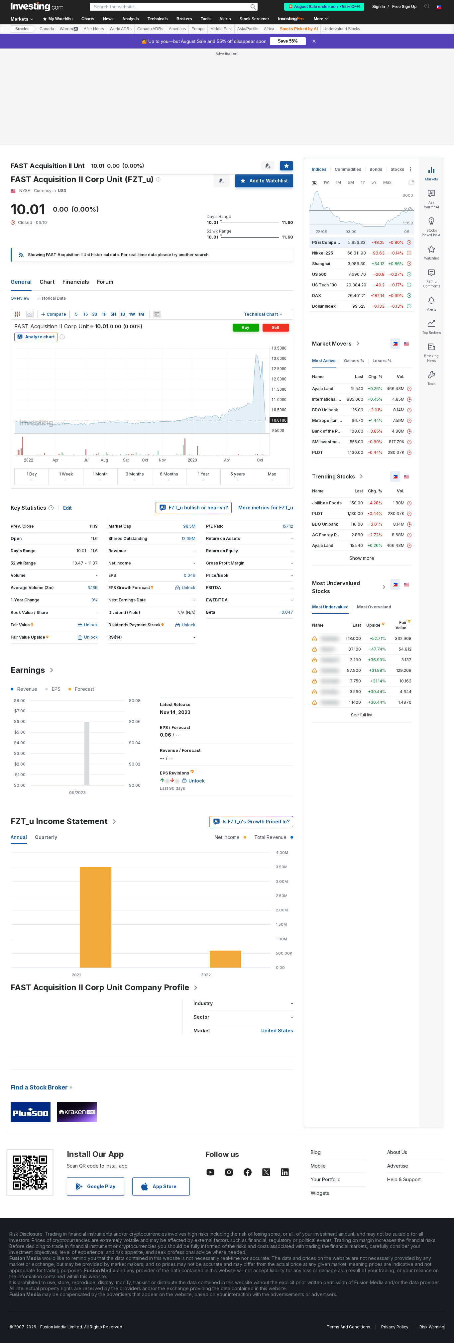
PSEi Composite (328, 242)
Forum (105, 281)
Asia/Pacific (247, 29)
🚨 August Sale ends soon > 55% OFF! (324, 6)
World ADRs (121, 29)
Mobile (318, 1166)
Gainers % (354, 360)
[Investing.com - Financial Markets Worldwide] (37, 6)
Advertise (397, 1166)
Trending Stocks (333, 476)
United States (277, 1030)
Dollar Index (324, 306)
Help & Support (404, 1179)
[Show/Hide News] (157, 314)
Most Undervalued (330, 606)
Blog (316, 1152)
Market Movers (332, 343)
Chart (47, 281)
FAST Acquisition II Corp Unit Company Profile (100, 987)
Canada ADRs (150, 29)
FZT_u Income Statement (59, 821)
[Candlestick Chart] (17, 314)
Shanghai (321, 263)
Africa (269, 29)
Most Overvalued (374, 606)
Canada (47, 29)
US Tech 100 (324, 284)
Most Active (324, 360)
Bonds (376, 169)
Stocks (22, 29)
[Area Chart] (30, 314)
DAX (316, 295)
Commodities (348, 169)
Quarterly (46, 837)
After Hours (94, 29)
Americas (177, 29)
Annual (19, 837)
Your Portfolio (326, 1179)
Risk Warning (431, 1326)
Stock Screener (254, 19)
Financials (75, 281)
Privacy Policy (394, 1326)
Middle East (221, 29)
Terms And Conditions (348, 1326)
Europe (198, 29)
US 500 (319, 274)
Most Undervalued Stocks (336, 587)
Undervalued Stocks (341, 29)
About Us (397, 1152)
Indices (319, 169)
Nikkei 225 (322, 253)
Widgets (320, 1193)
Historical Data (52, 298)
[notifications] (427, 6)
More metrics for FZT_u (265, 507)
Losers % (382, 360)
